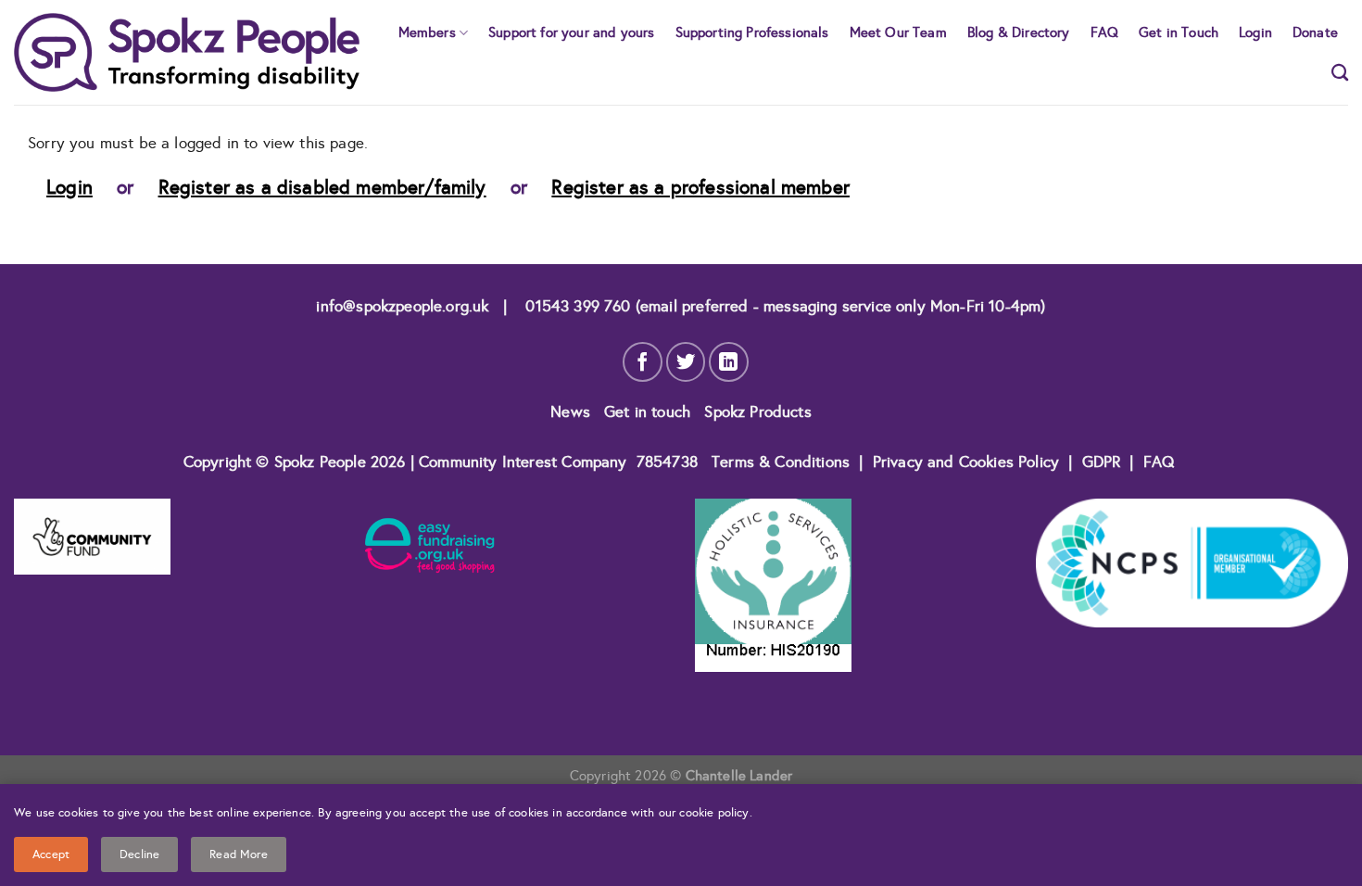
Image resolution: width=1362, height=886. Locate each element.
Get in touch (649, 412)
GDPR (1101, 462)
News (572, 412)
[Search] (1339, 72)
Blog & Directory (1018, 32)
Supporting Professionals (752, 32)
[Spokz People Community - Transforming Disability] (186, 52)
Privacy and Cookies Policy (969, 462)
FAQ (1105, 32)
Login (1255, 32)
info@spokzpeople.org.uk (402, 306)
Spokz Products (757, 412)
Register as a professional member (700, 187)
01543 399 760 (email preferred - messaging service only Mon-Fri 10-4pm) (783, 306)
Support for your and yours (571, 32)
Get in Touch (1178, 32)
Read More (238, 854)
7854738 (667, 462)
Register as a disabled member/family (322, 187)
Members (427, 32)
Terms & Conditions (781, 462)
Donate (1315, 32)
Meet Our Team (898, 32)
